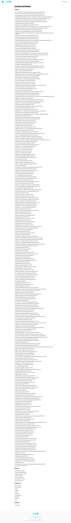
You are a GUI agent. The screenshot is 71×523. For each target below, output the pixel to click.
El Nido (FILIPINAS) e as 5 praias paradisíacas (22, 364)
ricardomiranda (17, 505)
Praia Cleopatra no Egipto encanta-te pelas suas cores (24, 141)
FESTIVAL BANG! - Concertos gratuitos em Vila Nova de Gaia (24, 131)
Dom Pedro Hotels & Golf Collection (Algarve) (22, 252)
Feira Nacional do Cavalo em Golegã (21, 220)
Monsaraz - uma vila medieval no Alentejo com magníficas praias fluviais (27, 138)
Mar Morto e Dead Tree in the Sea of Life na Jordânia (23, 446)
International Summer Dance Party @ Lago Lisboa (23, 86)
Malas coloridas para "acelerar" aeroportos (22, 430)
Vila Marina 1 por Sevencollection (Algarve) (22, 367)
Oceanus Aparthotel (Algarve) (20, 192)
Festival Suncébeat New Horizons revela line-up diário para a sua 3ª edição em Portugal (29, 21)
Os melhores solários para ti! (19, 436)
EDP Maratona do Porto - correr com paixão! (22, 224)
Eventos (16, 488)
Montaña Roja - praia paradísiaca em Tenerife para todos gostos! (25, 343)
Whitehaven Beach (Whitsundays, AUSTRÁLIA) (22, 454)
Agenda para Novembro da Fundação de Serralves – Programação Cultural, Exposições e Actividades (31, 40)
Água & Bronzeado (18, 485)
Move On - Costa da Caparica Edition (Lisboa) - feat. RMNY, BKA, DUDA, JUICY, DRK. (28, 335)
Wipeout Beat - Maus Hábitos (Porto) (21, 330)
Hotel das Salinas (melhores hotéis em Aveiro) (22, 173)
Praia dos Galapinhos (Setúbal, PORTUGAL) (21, 457)
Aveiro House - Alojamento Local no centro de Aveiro (23, 168)
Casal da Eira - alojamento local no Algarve (22, 194)
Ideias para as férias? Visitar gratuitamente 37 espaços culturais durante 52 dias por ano (29, 54)
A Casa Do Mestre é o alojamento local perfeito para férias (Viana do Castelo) (27, 244)
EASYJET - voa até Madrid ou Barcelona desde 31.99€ (23, 46)
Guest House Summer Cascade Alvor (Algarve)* (22, 382)
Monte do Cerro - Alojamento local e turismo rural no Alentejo (25, 184)
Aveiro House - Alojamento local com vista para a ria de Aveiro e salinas (26, 239)
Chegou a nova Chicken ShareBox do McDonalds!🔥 (23, 48)
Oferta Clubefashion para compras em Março (22, 123)
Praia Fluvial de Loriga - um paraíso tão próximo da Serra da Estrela (26, 399)
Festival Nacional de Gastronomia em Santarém (22, 221)
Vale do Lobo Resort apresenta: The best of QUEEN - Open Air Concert (26, 361)
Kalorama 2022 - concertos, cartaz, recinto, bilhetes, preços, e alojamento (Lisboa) (28, 322)
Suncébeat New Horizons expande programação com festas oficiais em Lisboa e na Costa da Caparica (31, 16)
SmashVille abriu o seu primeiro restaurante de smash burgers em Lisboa (26, 99)
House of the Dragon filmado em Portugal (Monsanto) (23, 176)
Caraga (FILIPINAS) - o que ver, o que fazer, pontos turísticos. (24, 411)
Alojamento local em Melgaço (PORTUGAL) (21, 435)
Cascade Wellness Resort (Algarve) (20, 263)
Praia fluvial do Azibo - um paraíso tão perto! (22, 162)
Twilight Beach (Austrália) (19, 456)
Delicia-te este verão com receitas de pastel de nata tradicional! (25, 78)
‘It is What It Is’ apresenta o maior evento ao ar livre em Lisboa (25, 61)
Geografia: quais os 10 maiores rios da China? (22, 348)
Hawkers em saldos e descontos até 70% (21, 125)
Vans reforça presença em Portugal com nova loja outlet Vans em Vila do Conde (28, 15)
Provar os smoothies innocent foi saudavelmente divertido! (24, 35)
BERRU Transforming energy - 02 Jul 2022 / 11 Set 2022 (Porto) (25, 332)
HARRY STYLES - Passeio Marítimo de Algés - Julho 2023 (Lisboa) (25, 314)
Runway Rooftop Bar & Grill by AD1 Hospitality (22, 104)
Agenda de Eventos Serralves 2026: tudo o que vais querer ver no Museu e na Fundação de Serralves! (31, 26)
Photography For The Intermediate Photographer (22, 154)
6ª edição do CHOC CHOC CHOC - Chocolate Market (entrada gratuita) (26, 128)
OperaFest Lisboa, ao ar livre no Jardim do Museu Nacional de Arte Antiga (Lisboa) (28, 289)
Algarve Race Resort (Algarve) (19, 247)
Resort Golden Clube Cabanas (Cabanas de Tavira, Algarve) (24, 197)
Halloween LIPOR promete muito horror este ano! (23, 45)
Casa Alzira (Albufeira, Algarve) (20, 391)
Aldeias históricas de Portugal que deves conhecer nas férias (24, 144)
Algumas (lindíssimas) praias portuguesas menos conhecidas (25, 398)
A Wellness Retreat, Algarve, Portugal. (21, 403)
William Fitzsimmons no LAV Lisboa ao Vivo (22, 147)
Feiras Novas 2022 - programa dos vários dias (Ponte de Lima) (25, 306)
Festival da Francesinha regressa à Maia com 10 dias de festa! (25, 51)
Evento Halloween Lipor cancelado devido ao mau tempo (24, 43)
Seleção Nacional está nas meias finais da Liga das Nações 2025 (25, 117)
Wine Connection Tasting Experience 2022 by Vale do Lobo (24, 313)
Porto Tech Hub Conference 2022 (20, 231)
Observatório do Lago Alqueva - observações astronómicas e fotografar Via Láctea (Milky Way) (30, 139)
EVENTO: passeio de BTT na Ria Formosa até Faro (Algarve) (24, 359)
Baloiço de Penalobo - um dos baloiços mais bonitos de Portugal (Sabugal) (27, 308)
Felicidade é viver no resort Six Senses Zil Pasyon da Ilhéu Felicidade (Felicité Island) (28, 451)
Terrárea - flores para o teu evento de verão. (22, 358)
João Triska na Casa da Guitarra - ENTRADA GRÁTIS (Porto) (24, 274)
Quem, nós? (17, 480)
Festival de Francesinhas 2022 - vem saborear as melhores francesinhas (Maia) (27, 316)
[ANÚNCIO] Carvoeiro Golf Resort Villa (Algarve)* (22, 375)
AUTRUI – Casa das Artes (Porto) (20, 234)
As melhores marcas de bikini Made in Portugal (22, 459)
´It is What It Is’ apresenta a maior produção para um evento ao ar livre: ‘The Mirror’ (28, 85)
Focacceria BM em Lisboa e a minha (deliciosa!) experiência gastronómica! (27, 62)
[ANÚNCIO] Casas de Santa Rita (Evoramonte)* (22, 388)
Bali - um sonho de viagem (19, 366)
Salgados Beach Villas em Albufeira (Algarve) (22, 258)
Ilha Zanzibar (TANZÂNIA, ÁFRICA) (20, 414)
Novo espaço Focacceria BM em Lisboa (21, 64)
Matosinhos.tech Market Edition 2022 (21, 212)
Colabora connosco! (18, 474)
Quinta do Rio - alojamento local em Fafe (21, 160)
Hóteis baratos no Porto (19, 159)
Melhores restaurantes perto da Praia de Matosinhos (23, 443)
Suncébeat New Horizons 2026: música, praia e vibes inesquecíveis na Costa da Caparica (29, 28)
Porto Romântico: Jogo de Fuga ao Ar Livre (22, 433)
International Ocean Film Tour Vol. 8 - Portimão (22, 218)
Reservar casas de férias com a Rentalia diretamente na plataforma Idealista (27, 13)
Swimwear (16, 498)
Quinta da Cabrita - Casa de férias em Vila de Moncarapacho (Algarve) (26, 167)
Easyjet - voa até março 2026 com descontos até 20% (23, 88)
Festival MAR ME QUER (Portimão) (20, 409)
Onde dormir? (17, 493)
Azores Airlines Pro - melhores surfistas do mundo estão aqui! (25, 290)
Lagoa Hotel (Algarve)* (18, 374)
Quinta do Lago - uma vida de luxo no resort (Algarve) (23, 245)
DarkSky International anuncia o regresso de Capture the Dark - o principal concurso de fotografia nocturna (32, 96)
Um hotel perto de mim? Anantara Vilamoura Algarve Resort (24, 181)
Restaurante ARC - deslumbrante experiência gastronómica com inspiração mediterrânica (29, 114)
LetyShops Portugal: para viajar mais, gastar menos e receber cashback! (26, 29)
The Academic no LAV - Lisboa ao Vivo (21, 151)
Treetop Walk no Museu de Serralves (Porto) (22, 311)
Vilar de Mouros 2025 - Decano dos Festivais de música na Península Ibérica (27, 101)
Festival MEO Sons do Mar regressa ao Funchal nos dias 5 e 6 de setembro (27, 91)
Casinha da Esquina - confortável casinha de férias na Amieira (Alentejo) (26, 237)
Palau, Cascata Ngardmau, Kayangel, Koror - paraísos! (23, 438)
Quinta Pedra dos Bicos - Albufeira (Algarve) (22, 255)
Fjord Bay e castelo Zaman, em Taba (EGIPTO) (22, 419)
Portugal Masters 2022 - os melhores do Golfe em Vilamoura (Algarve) (26, 189)
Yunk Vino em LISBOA (18, 165)
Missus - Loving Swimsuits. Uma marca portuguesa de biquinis (25, 94)
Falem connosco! (18, 478)
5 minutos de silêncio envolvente (20, 441)
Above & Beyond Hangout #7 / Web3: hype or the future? (24, 305)
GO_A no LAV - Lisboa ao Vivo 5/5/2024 (21, 149)
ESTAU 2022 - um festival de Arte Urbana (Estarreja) (23, 279)
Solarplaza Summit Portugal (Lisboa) (21, 208)
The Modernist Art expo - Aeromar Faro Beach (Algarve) (24, 205)
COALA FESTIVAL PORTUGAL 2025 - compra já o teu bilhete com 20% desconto (27, 67)
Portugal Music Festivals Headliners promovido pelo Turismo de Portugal (26, 106)
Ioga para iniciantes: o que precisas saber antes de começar (24, 77)
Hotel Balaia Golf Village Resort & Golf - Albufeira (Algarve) (24, 253)
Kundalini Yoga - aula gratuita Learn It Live (22, 98)
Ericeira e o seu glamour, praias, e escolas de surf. (23, 393)
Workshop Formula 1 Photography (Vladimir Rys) (22, 155)
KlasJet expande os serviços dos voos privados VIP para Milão (25, 93)
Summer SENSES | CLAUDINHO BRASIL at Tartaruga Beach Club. (25, 303)
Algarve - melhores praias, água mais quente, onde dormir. (24, 210)
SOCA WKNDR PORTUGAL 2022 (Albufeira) (21, 319)
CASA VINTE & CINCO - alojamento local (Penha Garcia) (24, 236)
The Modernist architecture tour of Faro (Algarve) (23, 215)
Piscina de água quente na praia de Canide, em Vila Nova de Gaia (25, 406)
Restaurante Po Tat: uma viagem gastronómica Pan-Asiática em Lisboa (26, 31)
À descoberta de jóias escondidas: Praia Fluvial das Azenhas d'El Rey (26, 136)
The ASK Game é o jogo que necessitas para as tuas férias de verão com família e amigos (29, 53)
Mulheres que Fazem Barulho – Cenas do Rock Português (24, 271)
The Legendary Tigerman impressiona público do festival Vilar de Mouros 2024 (27, 133)
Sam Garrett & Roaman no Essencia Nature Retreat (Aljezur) (24, 321)
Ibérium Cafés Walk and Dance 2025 (21, 115)
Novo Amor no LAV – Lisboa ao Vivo (20, 152)
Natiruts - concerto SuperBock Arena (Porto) (22, 350)
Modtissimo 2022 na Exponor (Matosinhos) (22, 284)
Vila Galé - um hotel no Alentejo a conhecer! (22, 183)
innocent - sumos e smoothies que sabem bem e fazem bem (25, 41)
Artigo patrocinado (18, 487)
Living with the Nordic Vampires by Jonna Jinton (22, 297)
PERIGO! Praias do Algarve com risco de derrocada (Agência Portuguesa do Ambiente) (28, 422)
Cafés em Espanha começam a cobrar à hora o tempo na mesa (25, 75)
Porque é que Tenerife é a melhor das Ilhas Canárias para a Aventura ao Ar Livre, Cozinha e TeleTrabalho (31, 346)
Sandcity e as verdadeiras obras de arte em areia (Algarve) (24, 287)
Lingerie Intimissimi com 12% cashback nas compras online (24, 112)
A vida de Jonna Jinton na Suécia (20, 420)
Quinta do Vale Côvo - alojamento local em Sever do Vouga (24, 170)
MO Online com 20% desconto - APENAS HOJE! (22, 107)
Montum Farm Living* (18, 390)
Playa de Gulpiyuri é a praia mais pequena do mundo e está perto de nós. (27, 334)
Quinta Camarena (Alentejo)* (19, 383)
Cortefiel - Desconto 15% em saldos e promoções (23, 120)
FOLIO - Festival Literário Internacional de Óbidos (23, 276)
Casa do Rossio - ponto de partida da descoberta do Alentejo (25, 242)
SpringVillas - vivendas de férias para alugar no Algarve (24, 295)
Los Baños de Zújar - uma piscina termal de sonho (23, 146)
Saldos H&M (17, 462)
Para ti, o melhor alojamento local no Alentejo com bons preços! (25, 186)
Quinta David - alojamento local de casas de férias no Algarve (25, 199)
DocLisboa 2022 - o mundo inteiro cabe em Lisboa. (23, 207)
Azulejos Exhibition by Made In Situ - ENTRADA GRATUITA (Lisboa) (25, 202)
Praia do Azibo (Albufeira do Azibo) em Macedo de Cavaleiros (25, 377)
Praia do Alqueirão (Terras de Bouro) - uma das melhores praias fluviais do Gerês (28, 464)
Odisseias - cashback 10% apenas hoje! (21, 70)
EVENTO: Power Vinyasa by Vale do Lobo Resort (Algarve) (24, 338)
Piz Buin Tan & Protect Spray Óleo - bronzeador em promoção (25, 425)
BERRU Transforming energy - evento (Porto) (22, 292)
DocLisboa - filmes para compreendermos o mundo (23, 266)
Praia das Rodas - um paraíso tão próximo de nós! (23, 83)
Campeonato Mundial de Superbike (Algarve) (22, 269)
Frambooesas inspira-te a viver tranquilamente (22, 460)
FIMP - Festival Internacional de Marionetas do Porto (23, 273)
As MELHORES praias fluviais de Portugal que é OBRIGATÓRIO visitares (26, 427)
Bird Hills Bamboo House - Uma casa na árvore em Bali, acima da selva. (26, 396)
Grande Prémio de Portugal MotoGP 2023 (21, 223)
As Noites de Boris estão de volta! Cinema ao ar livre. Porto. (24, 345)
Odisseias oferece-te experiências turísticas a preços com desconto (26, 72)
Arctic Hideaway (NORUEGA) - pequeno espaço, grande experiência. (25, 369)
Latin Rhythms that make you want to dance (22, 353)
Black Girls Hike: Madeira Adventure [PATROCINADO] (23, 428)
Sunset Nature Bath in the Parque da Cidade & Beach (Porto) (24, 340)
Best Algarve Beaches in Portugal (20, 282)
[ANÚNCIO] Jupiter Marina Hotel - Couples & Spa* (23, 372)
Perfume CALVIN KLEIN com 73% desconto (21, 90)
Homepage (17, 475)
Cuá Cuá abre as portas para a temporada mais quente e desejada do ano (27, 59)
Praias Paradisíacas (18, 495)
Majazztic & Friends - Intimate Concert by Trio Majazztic (24, 351)
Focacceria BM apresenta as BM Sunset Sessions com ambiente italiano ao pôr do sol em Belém (30, 18)
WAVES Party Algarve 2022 (19, 342)
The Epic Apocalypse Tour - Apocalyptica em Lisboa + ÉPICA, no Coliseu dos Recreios (28, 356)
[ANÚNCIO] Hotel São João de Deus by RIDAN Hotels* (23, 385)
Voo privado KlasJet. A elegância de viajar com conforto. (24, 109)
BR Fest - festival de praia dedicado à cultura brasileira (24, 157)
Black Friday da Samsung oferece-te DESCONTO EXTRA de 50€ (25, 37)
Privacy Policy (17, 477)
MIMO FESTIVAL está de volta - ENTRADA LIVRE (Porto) (23, 260)
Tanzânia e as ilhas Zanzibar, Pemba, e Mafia (22, 412)
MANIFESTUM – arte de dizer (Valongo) (21, 213)
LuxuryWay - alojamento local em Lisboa (21, 229)
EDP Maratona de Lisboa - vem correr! (21, 268)
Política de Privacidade (18, 472)
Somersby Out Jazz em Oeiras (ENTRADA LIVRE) (22, 277)
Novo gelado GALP (18, 281)
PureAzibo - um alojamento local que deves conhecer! (23, 163)
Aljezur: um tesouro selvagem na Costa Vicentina (23, 80)
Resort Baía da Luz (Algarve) (19, 250)
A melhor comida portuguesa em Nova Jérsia (22, 395)
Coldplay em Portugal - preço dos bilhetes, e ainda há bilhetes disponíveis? (27, 327)
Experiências (17, 490)
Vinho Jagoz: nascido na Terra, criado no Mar (22, 69)
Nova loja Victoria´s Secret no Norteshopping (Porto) (23, 298)
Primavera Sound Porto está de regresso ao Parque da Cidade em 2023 (26, 226)
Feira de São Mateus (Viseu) (19, 300)
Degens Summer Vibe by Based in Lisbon (21, 401)
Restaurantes (17, 496)
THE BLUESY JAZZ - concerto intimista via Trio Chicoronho (24, 324)
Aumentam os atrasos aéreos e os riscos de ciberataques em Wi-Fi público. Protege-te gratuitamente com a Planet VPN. (34, 32)
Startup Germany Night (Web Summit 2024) (22, 130)
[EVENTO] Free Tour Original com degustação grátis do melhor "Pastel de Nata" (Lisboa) (29, 337)
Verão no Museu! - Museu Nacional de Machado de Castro (24, 56)
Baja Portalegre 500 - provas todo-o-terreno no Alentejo (24, 228)
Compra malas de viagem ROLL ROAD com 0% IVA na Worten (24, 38)
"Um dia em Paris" (18, 452)
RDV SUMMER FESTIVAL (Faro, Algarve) (21, 404)
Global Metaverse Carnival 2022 (20, 216)
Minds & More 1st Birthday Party (20, 261)
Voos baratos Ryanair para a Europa (21, 417)
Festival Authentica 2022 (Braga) (20, 285)
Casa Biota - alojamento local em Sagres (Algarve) (23, 200)
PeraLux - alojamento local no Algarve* (21, 380)
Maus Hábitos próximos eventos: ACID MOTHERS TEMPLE (24, 178)
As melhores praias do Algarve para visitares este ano (23, 122)
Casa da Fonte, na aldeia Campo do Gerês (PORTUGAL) (24, 444)
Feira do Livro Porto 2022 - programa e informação (23, 329)
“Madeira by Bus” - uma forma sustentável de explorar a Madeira (25, 102)
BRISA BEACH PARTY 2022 (19, 465)
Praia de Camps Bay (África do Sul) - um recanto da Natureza (25, 191)
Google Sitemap (17, 470)
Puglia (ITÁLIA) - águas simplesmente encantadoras (23, 449)
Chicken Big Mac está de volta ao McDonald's (22, 23)
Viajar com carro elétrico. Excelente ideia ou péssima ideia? (24, 24)
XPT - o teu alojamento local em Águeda (21, 175)
